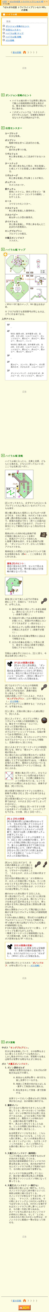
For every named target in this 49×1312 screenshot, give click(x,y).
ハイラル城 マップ (14, 33)
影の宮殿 (17, 52)
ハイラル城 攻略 (13, 37)
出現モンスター (13, 30)
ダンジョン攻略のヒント (17, 26)
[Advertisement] (24, 76)
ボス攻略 (10, 40)
